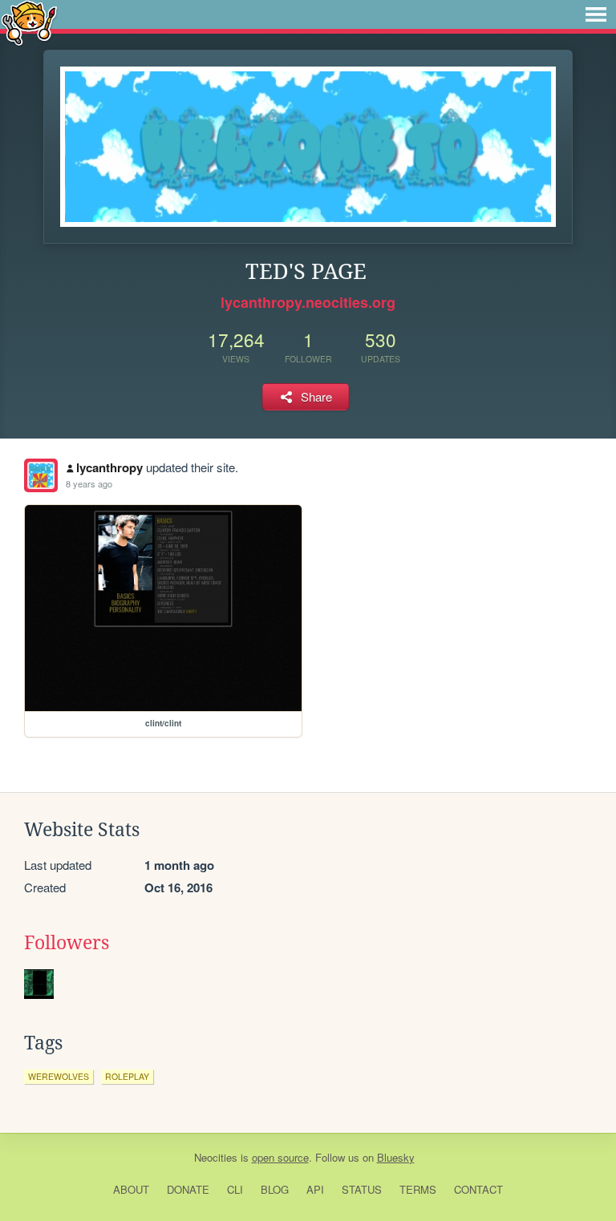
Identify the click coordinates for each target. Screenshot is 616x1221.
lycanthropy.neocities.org (308, 302)
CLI (235, 1189)
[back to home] (29, 22)
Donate (188, 1189)
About (131, 1189)
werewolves (58, 1076)
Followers (66, 942)
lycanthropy (109, 467)
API (315, 1189)
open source (280, 1157)
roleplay (127, 1076)
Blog (275, 1189)
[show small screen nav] (596, 14)
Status (362, 1189)
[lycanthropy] (41, 475)
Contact (478, 1189)
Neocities (215, 1157)
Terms (417, 1189)
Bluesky (396, 1157)
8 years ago (89, 483)
